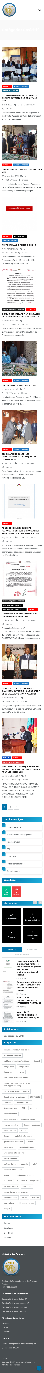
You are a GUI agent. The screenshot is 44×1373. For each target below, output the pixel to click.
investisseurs (9, 1147)
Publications (20, 236)
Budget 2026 (24, 1067)
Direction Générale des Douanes (14, 1303)
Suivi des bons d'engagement (19, 834)
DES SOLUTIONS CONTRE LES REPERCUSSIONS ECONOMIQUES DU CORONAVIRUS (19, 457)
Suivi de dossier (14, 871)
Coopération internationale (14, 1097)
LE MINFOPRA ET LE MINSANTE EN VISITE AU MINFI (22, 171)
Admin (23, 978)
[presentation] (35, 902)
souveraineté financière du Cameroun (19, 1203)
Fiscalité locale (10, 1130)
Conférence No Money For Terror (17, 1078)
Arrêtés (7, 1223)
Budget (37, 1061)
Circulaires (8, 1228)
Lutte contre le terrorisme (14, 1153)
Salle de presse (21, 87)
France (23, 1130)
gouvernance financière (13, 1142)
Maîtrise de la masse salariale (16, 1164)
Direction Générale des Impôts (13, 1307)
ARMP (4, 1323)
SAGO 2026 (26, 1186)
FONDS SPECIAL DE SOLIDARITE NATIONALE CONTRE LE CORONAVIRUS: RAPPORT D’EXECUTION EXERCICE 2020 (20, 531)
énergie (7, 1209)
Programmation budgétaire (27, 1181)
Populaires (32, 949)
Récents (12, 949)
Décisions (8, 1233)
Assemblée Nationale (12, 1055)
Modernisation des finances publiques (19, 1175)
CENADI (5, 1332)
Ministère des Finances (13, 1170)
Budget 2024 (9, 1067)
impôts (30, 1142)
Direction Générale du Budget (13, 1299)
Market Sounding (10, 1158)
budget (6, 758)
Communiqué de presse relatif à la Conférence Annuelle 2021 (19, 615)
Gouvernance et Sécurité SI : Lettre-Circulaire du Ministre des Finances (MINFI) (29, 986)
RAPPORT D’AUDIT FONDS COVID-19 (19, 245)
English (5, 1358)
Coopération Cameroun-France (16, 1091)
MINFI (35, 1164)
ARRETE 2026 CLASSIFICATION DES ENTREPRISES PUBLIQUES (27, 1015)
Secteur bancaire (10, 91)
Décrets (7, 1238)
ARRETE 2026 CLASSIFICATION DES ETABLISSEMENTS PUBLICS (28, 1000)
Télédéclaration (13, 842)
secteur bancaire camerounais (16, 1192)
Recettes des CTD (11, 1186)
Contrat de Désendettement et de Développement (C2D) (17, 1084)
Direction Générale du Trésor (13, 1311)
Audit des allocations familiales (16, 1061)
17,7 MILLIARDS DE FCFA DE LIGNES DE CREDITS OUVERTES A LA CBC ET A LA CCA (19, 98)
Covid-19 (6, 87)
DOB (23, 1108)
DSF (8, 849)
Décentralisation (10, 1114)
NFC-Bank (8, 1181)
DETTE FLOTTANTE (23, 1103)
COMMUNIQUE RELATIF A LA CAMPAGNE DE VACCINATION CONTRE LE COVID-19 (21, 315)
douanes (33, 1108)
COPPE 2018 (35, 1097)
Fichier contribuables (16, 864)
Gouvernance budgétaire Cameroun (18, 1136)
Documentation (22, 955)
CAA (4, 1328)
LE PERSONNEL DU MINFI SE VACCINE (19, 385)
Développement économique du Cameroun (21, 1119)
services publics (10, 1198)
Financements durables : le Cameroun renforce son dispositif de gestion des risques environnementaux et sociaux (28, 968)
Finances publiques (32, 1125)
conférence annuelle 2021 (14, 609)
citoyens (20, 1072)
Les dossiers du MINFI (14, 1036)
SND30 (24, 1198)
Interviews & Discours (12, 762)
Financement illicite (11, 1125)
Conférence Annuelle (12, 605)
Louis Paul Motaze (26, 1147)
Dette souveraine (10, 1108)
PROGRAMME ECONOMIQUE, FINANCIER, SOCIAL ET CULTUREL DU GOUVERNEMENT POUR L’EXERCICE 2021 (21, 769)
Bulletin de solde (14, 827)
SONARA (35, 1198)
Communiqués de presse (13, 309)
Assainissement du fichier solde (17, 1050)
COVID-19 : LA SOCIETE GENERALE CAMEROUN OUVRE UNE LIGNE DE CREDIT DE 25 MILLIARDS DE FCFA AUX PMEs (21, 691)
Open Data (11, 856)
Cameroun (8, 1072)
